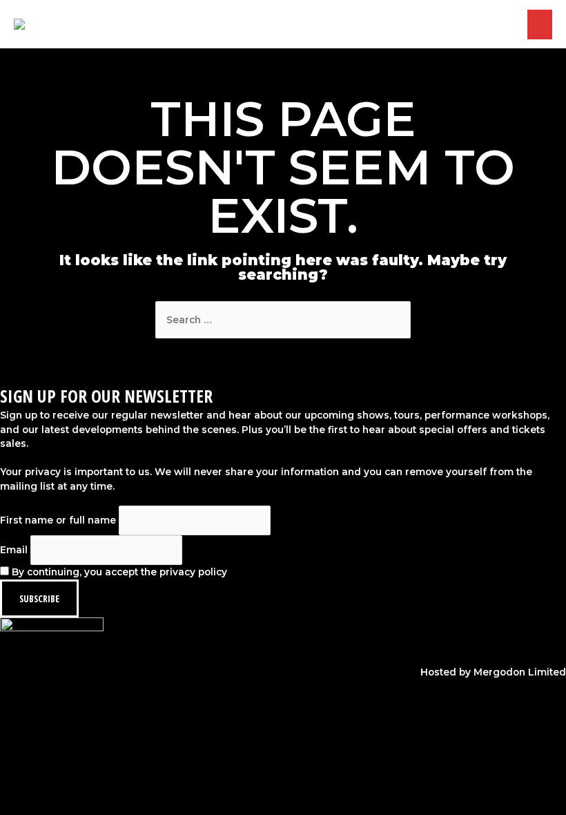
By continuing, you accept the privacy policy (118, 571)
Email (14, 549)
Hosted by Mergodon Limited (493, 672)
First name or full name (58, 520)
